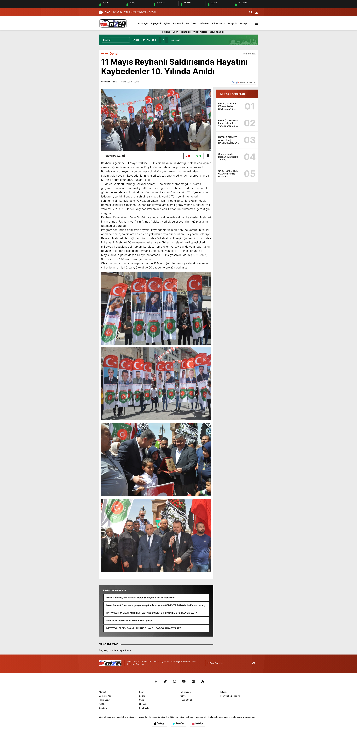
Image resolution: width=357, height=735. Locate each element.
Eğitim (167, 23)
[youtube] (184, 681)
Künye (183, 696)
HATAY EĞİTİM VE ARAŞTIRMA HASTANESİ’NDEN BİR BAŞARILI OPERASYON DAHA (151, 612)
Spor (175, 31)
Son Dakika (144, 708)
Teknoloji (185, 31)
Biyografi (156, 23)
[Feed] (203, 681)
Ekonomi (178, 23)
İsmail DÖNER (186, 700)
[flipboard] (193, 681)
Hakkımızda (185, 692)
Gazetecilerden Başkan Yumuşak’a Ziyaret (129, 620)
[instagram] (175, 681)
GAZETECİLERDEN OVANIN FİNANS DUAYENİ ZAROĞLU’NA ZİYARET (143, 628)
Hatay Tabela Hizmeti (230, 696)
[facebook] (156, 681)
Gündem (204, 23)
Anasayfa (143, 23)
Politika (166, 31)
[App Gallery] (197, 724)
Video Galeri (200, 31)
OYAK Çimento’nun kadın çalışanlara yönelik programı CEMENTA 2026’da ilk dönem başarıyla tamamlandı (156, 605)
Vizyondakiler (216, 31)
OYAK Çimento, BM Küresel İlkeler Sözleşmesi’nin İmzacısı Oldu (140, 597)
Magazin (232, 23)
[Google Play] (178, 724)
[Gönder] (254, 663)
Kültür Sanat (218, 23)
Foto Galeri (191, 23)
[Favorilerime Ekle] (208, 156)
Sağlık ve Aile (105, 696)
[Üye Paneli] (255, 12)
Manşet (244, 23)
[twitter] (165, 681)
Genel (113, 53)
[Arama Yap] (249, 12)
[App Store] (159, 724)
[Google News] (243, 82)
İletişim (223, 692)
